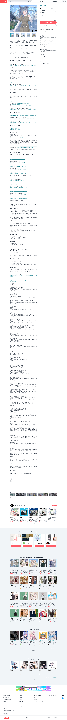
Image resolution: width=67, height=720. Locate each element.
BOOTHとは (47, 1)
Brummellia (40, 543)
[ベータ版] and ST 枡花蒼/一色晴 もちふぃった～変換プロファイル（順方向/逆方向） (52, 518)
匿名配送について (6, 701)
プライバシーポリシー (43, 61)
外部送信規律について (50, 717)
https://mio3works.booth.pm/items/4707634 (18, 166)
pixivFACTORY (42, 50)
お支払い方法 (43, 56)
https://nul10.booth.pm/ (15, 129)
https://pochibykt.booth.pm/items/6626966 (18, 201)
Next (36, 19)
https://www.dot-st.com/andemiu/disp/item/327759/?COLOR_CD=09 (23, 82)
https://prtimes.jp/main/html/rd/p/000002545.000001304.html (22, 101)
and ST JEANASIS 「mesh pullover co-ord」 (43, 519)
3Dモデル (41, 5)
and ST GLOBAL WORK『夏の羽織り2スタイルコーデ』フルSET (33, 519)
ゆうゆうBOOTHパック (49, 43)
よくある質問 (36, 699)
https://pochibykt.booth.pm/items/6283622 (18, 198)
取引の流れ (42, 54)
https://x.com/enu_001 (15, 128)
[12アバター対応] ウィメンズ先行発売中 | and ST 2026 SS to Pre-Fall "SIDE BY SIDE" (14, 519)
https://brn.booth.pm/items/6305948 (17, 176)
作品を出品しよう (54, 1)
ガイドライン (38, 717)
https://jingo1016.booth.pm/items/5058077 (18, 169)
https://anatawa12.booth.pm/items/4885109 (25, 147)
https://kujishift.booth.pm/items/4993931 (18, 173)
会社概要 (24, 717)
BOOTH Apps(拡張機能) (7, 699)
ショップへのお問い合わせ (44, 63)
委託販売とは (5, 708)
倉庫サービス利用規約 (32, 717)
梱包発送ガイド (5, 706)
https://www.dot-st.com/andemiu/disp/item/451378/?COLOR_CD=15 (23, 65)
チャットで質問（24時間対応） (39, 701)
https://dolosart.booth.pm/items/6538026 (18, 180)
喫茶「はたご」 (28, 543)
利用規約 (27, 717)
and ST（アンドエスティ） (20, 505)
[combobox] (19, 1)
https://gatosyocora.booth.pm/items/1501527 (28, 146)
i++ (14, 543)
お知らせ (35, 697)
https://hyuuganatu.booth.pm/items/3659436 (18, 191)
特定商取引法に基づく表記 (44, 59)
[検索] (28, 1)
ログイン (41, 1)
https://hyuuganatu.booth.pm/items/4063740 (18, 187)
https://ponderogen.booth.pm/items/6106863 (18, 184)
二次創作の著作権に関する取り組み (8, 710)
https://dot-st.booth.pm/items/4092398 (17, 159)
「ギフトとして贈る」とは (45, 31)
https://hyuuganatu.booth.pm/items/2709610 (18, 194)
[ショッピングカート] (60, 1)
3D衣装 (45, 5)
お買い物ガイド (21, 699)
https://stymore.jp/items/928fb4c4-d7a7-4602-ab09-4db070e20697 (23, 109)
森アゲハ (50, 543)
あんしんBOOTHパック (43, 43)
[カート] (52, 9)
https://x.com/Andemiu (16, 104)
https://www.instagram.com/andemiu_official (23, 105)
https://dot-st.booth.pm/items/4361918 (17, 162)
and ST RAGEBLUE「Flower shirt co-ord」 (24, 519)
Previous (11, 19)
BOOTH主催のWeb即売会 (23, 706)
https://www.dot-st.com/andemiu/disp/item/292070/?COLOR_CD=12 (23, 85)
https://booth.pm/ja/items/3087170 (16, 137)
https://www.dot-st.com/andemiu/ (23, 103)
